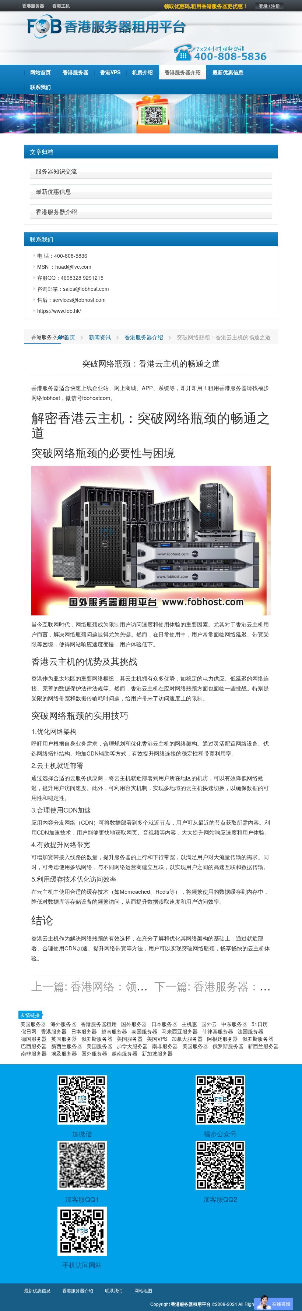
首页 (69, 337)
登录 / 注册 (269, 6)
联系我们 (114, 1290)
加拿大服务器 (187, 1038)
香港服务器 (33, 5)
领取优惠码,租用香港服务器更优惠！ (206, 6)
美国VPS (157, 1038)
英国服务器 (64, 1038)
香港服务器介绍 (56, 211)
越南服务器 (114, 1031)
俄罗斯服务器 (96, 1038)
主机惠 (189, 1024)
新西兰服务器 (66, 1046)
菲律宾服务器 (217, 1031)
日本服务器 (164, 1024)
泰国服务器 (144, 1031)
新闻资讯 (100, 337)
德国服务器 (34, 1038)
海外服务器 (63, 1024)
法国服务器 (250, 1031)
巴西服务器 (34, 1046)
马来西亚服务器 (180, 1031)
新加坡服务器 (157, 1053)
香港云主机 (91, 417)
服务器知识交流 (56, 171)
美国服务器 (33, 1024)
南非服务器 (165, 1046)
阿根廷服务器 (222, 1038)
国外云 (209, 1024)
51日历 (260, 1024)
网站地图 (143, 1290)
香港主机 (61, 5)
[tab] (151, 152)
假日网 (28, 1031)
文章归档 (41, 151)
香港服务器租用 (99, 1024)
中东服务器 (234, 1024)
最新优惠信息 (53, 191)
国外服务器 (134, 1024)
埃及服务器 (64, 1053)
